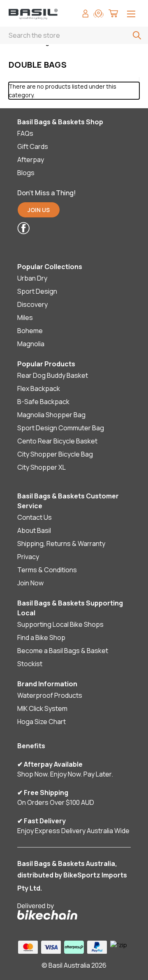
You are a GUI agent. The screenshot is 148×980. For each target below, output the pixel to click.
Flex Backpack (38, 388)
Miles (25, 317)
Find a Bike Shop (41, 637)
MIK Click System (42, 708)
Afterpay (30, 159)
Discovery (32, 304)
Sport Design (37, 291)
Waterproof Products (49, 695)
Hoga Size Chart (41, 721)
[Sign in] (85, 14)
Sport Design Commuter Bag (60, 427)
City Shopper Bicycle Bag (55, 454)
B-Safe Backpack (43, 401)
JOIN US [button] (39, 210)
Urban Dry (32, 278)
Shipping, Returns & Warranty (61, 543)
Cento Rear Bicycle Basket (57, 440)
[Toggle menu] (131, 14)
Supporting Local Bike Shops (60, 624)
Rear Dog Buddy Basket (52, 375)
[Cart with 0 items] (113, 14)
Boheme (30, 330)
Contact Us (34, 517)
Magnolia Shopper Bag (51, 414)
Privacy (28, 556)
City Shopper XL (41, 467)
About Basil (34, 530)
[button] (68, 228)
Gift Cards (32, 146)
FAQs (25, 133)
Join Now (30, 582)
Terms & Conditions (47, 569)
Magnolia (30, 343)
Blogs (26, 172)
